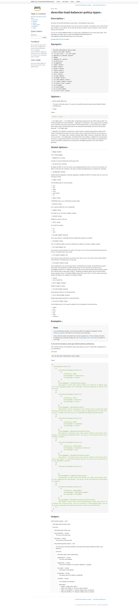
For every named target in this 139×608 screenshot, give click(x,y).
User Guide (65, 1)
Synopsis (34, 21)
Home (58, 1)
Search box (34, 34)
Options (34, 23)
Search (44, 37)
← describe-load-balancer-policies (82, 5)
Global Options (36, 24)
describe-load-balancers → (100, 5)
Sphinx (106, 604)
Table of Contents (38, 14)
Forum (72, 1)
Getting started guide (58, 333)
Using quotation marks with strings (88, 337)
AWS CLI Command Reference (42, 1)
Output (34, 28)
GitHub (78, 1)
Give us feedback (35, 50)
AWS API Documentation (62, 39)
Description (35, 20)
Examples (34, 26)
